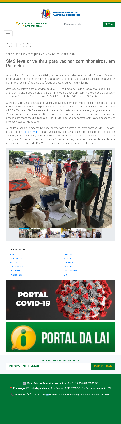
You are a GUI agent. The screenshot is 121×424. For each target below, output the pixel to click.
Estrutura (68, 267)
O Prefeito (68, 263)
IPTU (12, 254)
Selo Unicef (15, 271)
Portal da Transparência (33, 24)
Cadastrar (103, 366)
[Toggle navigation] (8, 33)
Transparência (16, 275)
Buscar (109, 24)
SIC (65, 275)
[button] (109, 153)
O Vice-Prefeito (16, 267)
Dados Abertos (70, 271)
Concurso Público (71, 254)
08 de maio (31, 131)
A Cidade (68, 258)
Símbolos (14, 263)
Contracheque (16, 258)
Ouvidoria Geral (32, 26)
